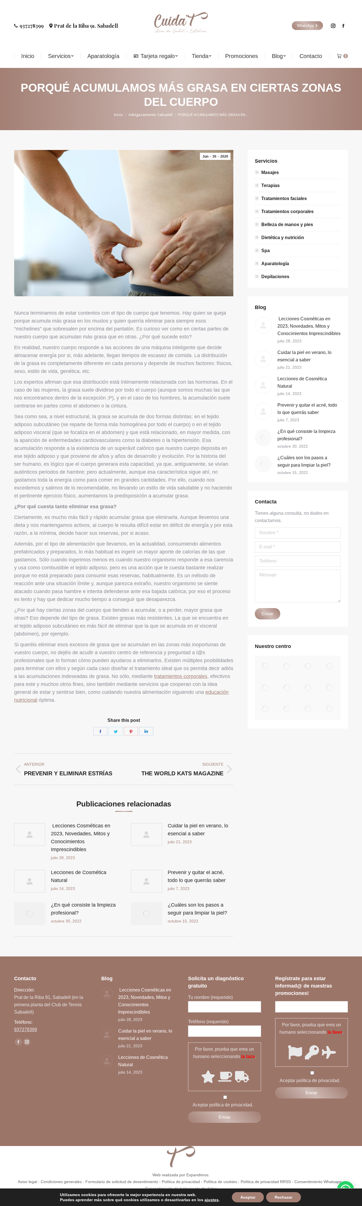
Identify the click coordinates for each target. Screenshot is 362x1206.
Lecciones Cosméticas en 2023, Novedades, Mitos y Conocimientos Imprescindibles (80, 837)
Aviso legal (27, 1181)
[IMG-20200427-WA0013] (287, 688)
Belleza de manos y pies (287, 224)
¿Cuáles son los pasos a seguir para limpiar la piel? (197, 909)
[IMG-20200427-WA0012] (308, 688)
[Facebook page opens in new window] (343, 25)
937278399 (32, 26)
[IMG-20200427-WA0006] (287, 709)
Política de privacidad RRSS (266, 1181)
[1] (265, 666)
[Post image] (29, 834)
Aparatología (275, 263)
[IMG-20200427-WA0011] (330, 688)
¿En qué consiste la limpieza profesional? (83, 909)
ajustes (211, 1200)
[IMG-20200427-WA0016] (330, 666)
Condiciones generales (61, 1181)
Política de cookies (220, 1181)
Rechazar (283, 1197)
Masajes (270, 172)
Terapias (270, 185)
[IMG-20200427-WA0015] (265, 688)
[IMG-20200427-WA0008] (265, 709)
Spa (265, 250)
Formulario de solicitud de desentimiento (121, 1181)
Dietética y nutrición (282, 237)
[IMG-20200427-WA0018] (287, 666)
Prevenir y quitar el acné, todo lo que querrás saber (197, 876)
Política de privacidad (181, 1181)
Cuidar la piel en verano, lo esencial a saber (198, 829)
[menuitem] (27, 56)
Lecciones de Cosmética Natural (78, 876)
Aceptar (247, 1197)
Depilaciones (275, 276)
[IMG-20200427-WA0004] (308, 709)
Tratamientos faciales (284, 198)
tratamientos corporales (180, 676)
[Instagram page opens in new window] (333, 25)
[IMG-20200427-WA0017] (308, 666)
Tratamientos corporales (287, 211)
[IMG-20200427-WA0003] (330, 709)
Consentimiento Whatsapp (318, 1181)
